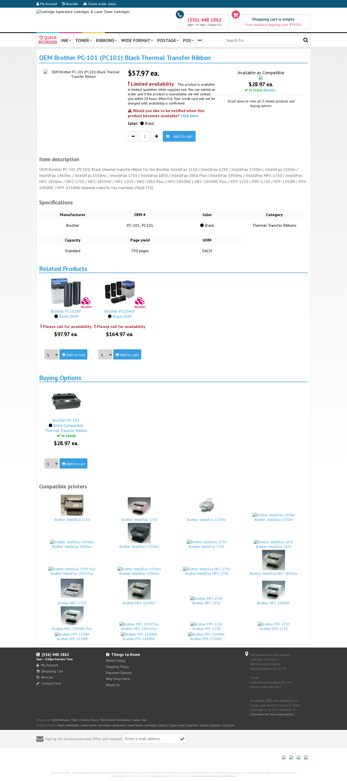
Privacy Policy (88, 720)
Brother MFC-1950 (206, 603)
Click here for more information (272, 714)
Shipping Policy (117, 666)
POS (187, 40)
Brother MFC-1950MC (273, 603)
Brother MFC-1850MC (139, 603)
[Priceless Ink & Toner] (83, 11)
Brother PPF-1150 (206, 628)
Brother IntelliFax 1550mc (139, 546)
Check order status (101, 4)
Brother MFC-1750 (72, 603)
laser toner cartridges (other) (148, 725)
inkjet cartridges (68, 725)
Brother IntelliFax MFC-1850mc (273, 573)
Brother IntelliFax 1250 (139, 519)
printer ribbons (210, 725)
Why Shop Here (118, 679)
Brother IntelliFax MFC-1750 (206, 573)
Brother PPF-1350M (72, 639)
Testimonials (60, 720)
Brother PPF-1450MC (139, 639)
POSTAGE (166, 40)
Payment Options (119, 672)
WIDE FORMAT (135, 40)
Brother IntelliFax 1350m (274, 519)
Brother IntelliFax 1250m (206, 519)
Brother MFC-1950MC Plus (72, 628)
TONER (82, 40)
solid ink (228, 725)
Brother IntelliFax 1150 (72, 519)
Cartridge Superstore (89, 772)
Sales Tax (139, 720)
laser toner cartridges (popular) (103, 725)
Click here (189, 115)
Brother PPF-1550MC (206, 639)
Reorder (71, 4)
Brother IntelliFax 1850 (273, 546)
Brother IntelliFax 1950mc (139, 573)
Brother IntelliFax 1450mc (72, 546)
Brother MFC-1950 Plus (139, 628)
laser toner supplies (184, 725)
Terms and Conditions (116, 720)
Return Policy (115, 660)
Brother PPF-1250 (274, 628)
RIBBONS (105, 40)
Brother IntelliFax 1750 (206, 546)
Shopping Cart (52, 671)
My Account (48, 4)
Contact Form (51, 683)
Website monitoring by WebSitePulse (215, 776)
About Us (113, 685)
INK (64, 40)
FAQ (74, 720)
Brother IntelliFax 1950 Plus (72, 573)
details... (270, 90)
